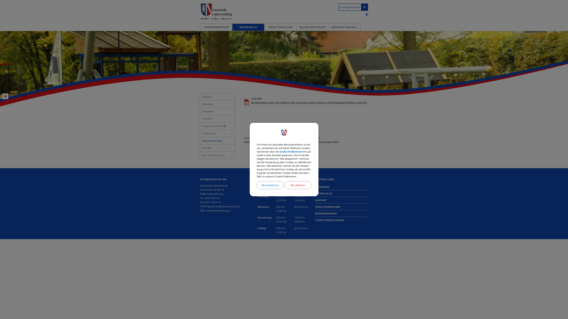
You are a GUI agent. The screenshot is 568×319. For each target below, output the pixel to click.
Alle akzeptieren (270, 185)
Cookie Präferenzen (291, 151)
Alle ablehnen (297, 185)
